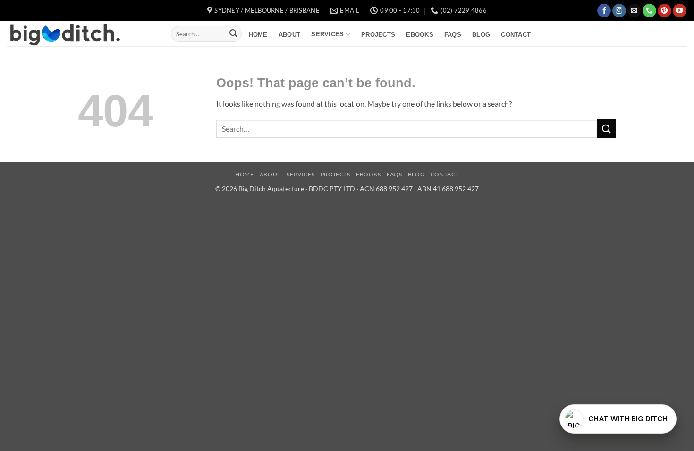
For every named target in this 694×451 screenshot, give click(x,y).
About (289, 34)
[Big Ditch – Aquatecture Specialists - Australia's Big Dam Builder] (82, 33)
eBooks (419, 34)
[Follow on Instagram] (619, 11)
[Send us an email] (634, 11)
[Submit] (233, 34)
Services (327, 34)
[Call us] (649, 11)
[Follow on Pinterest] (664, 11)
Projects (378, 34)
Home (258, 34)
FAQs (452, 34)
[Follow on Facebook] (604, 11)
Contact (516, 34)
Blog (481, 34)
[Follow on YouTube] (679, 11)
